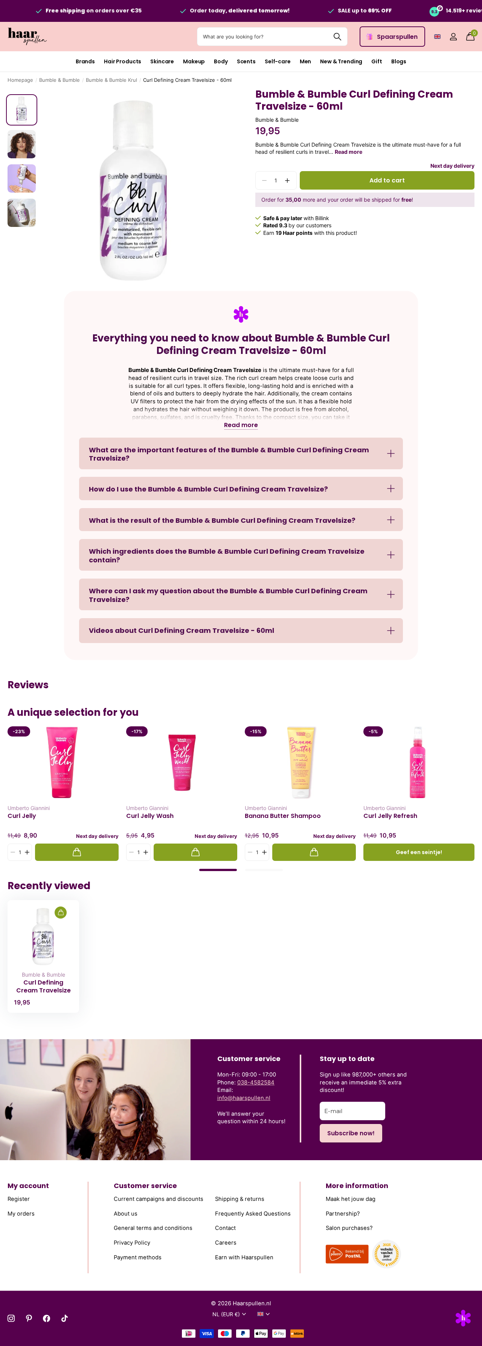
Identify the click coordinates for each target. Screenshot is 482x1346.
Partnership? (343, 1213)
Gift (376, 61)
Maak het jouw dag (350, 1199)
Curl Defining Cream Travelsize (43, 986)
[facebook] (46, 1318)
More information (357, 1185)
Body (220, 61)
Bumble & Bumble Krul (111, 80)
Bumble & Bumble (59, 80)
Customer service (145, 1185)
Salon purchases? (349, 1228)
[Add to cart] (77, 852)
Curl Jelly (22, 816)
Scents (246, 61)
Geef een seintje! (419, 852)
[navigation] (22, 110)
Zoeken (337, 36)
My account (28, 1185)
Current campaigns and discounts (158, 1199)
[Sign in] (453, 36)
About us (125, 1213)
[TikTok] (64, 1318)
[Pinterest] (29, 1318)
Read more (348, 152)
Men (305, 61)
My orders (21, 1213)
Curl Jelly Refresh (390, 816)
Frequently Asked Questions (253, 1213)
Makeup (194, 61)
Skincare (162, 61)
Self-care (278, 61)
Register (19, 1199)
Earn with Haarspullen (244, 1257)
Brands (85, 61)
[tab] (218, 870)
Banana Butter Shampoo (283, 816)
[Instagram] (11, 1318)
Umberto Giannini (29, 808)
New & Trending (341, 61)
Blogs (398, 61)
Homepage (20, 80)
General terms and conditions (153, 1228)
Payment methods (138, 1257)
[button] (287, 181)
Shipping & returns (239, 1199)
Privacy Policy (132, 1242)
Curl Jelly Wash (150, 816)
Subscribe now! (351, 1133)
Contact (225, 1228)
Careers (225, 1242)
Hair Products (122, 61)
